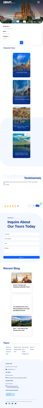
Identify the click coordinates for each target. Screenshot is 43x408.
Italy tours (8, 347)
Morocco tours (17, 347)
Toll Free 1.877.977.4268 (12, 366)
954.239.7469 (10, 375)
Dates (4, 31)
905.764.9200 (10, 383)
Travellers (5, 36)
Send (20, 257)
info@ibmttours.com (11, 369)
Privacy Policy (29, 401)
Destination (6, 26)
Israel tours (8, 349)
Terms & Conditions (22, 401)
